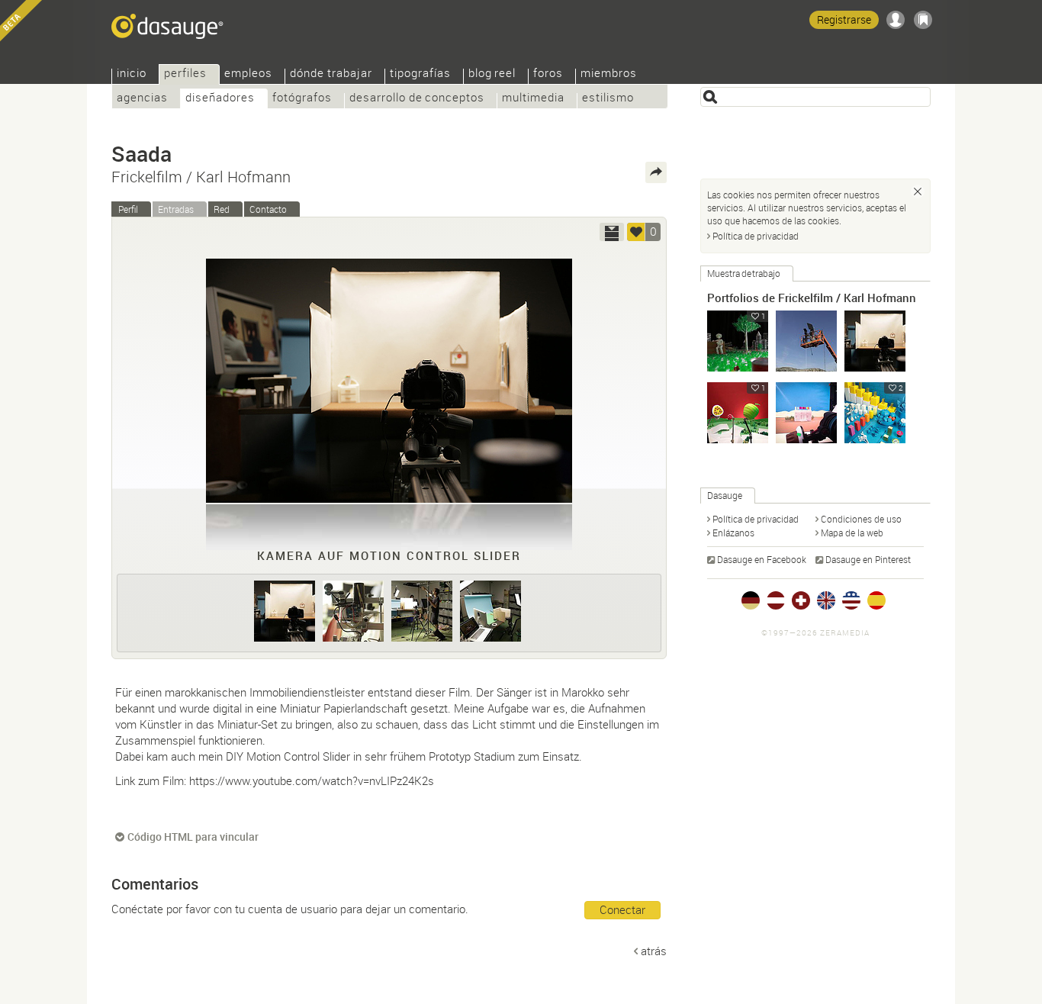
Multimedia (533, 99)
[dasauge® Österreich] (776, 600)
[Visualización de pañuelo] (612, 232)
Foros (548, 74)
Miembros (608, 74)
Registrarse (844, 19)
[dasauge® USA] (851, 600)
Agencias (142, 99)
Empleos (248, 74)
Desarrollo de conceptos (416, 99)
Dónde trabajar (331, 74)
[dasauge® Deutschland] (750, 600)
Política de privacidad (755, 236)
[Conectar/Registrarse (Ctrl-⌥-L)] (895, 20)
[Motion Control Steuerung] (353, 611)
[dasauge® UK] (826, 600)
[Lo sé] (918, 191)
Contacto (268, 209)
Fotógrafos (302, 99)
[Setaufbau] (490, 611)
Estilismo (608, 99)
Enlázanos (733, 532)
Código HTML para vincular (193, 836)
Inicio (131, 74)
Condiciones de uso (861, 519)
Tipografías (420, 74)
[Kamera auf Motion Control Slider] (284, 611)
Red (222, 209)
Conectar (622, 909)
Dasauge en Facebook (761, 559)
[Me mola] (636, 232)
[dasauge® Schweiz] (801, 600)
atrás (654, 950)
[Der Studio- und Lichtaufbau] (421, 611)
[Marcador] (923, 20)
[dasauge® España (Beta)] (876, 600)
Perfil (128, 209)
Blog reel (492, 74)
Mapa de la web (852, 532)
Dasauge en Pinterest (868, 559)
